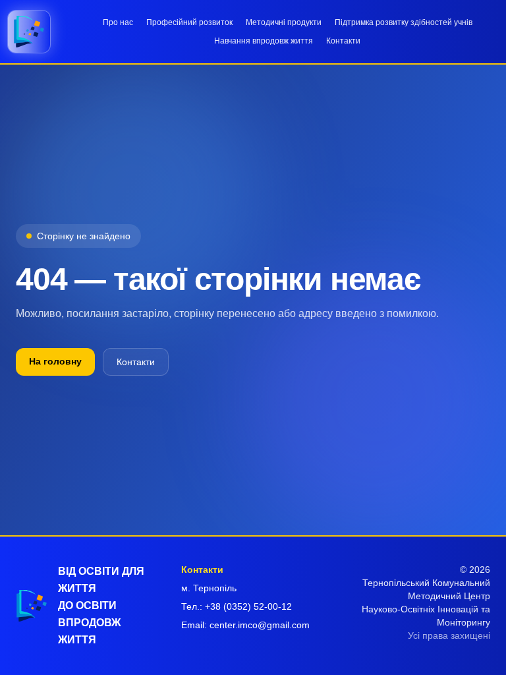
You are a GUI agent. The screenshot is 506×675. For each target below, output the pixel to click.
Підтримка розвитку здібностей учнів (403, 22)
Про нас (118, 22)
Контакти (343, 40)
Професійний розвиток (189, 22)
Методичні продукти (284, 22)
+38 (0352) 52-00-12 (248, 606)
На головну (55, 361)
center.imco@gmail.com (260, 625)
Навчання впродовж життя (263, 40)
